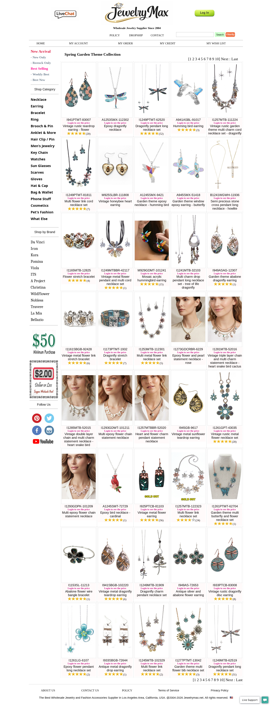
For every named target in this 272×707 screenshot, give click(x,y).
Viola (35, 268)
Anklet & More (43, 132)
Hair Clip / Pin (42, 139)
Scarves (37, 172)
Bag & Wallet (42, 192)
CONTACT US (90, 690)
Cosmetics (39, 205)
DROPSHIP (136, 35)
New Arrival (41, 51)
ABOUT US (48, 690)
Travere (37, 306)
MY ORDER (125, 43)
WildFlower (40, 293)
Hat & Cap (39, 185)
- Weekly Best (40, 74)
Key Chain (39, 152)
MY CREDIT (167, 43)
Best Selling (39, 68)
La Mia (36, 313)
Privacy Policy (219, 690)
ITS (33, 274)
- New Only (38, 57)
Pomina (37, 261)
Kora (34, 255)
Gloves (36, 178)
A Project (38, 281)
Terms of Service (168, 690)
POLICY (115, 35)
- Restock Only (41, 63)
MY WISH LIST (216, 43)
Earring (37, 106)
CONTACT (157, 35)
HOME (41, 43)
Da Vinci (38, 242)
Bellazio (37, 319)
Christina (38, 287)
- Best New (38, 80)
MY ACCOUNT (78, 43)
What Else (39, 218)
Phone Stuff (41, 198)
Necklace (38, 99)
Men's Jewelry (43, 145)
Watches (38, 159)
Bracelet (38, 112)
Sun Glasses (41, 165)
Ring (35, 119)
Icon (34, 248)
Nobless (37, 300)
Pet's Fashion (42, 212)
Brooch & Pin (42, 125)
